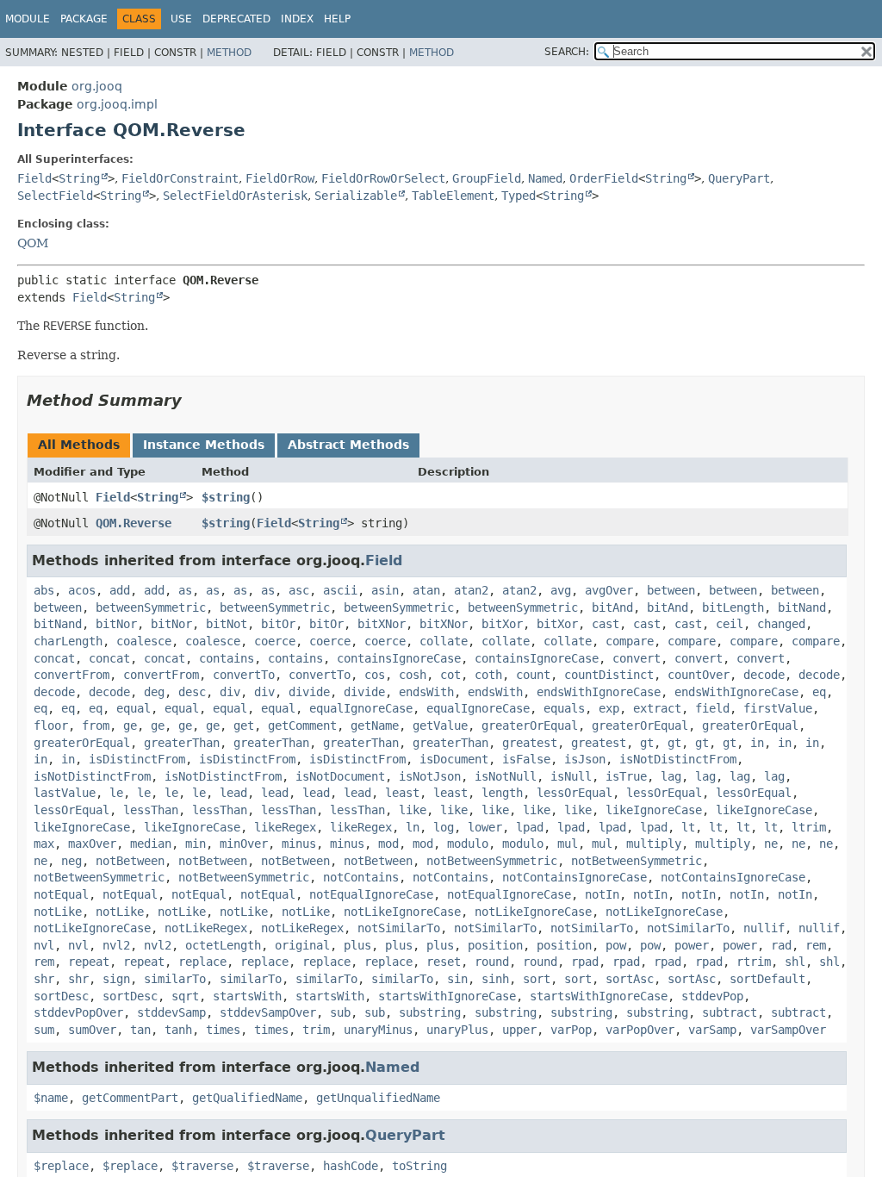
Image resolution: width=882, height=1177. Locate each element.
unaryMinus (378, 1030)
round (492, 961)
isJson (585, 759)
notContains (361, 877)
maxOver (92, 843)
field (712, 708)
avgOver (609, 590)
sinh (495, 979)
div (230, 692)
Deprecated (236, 19)
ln (412, 827)
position (495, 945)
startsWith (247, 996)
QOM (32, 243)
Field (34, 178)
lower (485, 827)
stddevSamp (171, 1012)
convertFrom (71, 675)
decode (764, 675)
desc (192, 692)
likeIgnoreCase (654, 810)
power (691, 945)
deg (154, 692)
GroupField (486, 178)
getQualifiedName (247, 1098)
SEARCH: (566, 52)
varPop (571, 1030)
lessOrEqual (574, 793)
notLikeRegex (206, 928)
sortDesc (61, 996)
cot (450, 675)
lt (688, 827)
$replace (61, 1166)
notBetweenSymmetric (491, 861)
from (95, 725)
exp (609, 708)
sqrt (185, 996)
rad (781, 945)
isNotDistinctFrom (677, 759)
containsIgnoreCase (399, 658)
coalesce (143, 641)
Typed (518, 195)
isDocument (453, 759)
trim (316, 1030)
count (533, 675)
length (502, 793)
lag (671, 776)
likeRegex (285, 827)
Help (337, 19)
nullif (764, 928)
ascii (340, 590)
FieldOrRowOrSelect (383, 178)
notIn (602, 894)
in (757, 743)
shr (44, 979)
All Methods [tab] (79, 444)
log (443, 827)
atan (426, 590)
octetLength (223, 945)
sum (44, 1030)
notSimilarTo (398, 928)
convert (636, 658)
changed (781, 624)
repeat (88, 961)
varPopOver (640, 1030)
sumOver (92, 1030)
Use (181, 19)
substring (430, 1012)
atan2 (471, 590)
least (402, 793)
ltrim (809, 827)
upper (519, 1030)
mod (388, 843)
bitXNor (381, 624)
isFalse (526, 759)
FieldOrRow (279, 178)
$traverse (202, 1166)
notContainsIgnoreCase (574, 877)
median (150, 843)
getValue (440, 725)
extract (657, 708)
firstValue (777, 708)
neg (71, 861)
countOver (699, 675)
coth (488, 675)
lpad (529, 827)
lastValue (65, 793)
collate (443, 641)
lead (233, 793)
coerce (274, 641)
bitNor (116, 624)
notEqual (61, 894)
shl (795, 961)
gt (647, 743)
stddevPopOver (78, 1012)
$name (51, 1098)
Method (229, 53)
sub (340, 1012)
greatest (529, 743)
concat (54, 658)
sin (457, 979)
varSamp (712, 1030)
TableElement (453, 195)
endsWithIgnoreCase (599, 692)
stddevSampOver (268, 1012)
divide (309, 692)
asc (299, 590)
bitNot (226, 624)
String (79, 178)
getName (375, 725)
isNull (571, 776)
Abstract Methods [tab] (348, 444)
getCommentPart (130, 1098)
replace (202, 961)
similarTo (175, 979)
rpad (585, 961)
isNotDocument (340, 776)
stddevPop (712, 996)
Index (297, 19)
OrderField (603, 178)
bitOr (278, 624)
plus (357, 945)
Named (545, 178)
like (412, 810)
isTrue (626, 776)
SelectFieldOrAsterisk (235, 195)
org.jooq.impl (117, 104)
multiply (653, 843)
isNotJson (430, 776)
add (119, 590)
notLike (58, 912)
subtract (729, 1012)
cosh (412, 675)
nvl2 (116, 945)
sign (116, 979)
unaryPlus (457, 1030)
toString (419, 1166)
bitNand (802, 607)
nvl (44, 945)
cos (374, 675)
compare (630, 641)
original (302, 945)
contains (226, 658)
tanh (178, 1030)
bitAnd (612, 607)
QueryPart (739, 178)
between (671, 590)
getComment (302, 725)
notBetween (130, 861)
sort (536, 979)
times (223, 1030)
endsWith (426, 692)
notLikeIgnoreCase (402, 912)
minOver (244, 843)
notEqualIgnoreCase (371, 894)
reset (443, 961)
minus (299, 843)
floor (51, 725)
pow (616, 945)
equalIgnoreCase (361, 708)
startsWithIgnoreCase (447, 996)
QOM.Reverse (133, 523)
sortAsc (630, 979)
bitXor (502, 624)
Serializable (355, 195)
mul (567, 843)
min (195, 843)
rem (815, 945)
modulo (467, 843)
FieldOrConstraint (180, 178)
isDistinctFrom (137, 759)
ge (130, 725)
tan (140, 1030)
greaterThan (182, 743)
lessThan (150, 810)
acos (82, 590)
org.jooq (96, 86)
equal (133, 708)
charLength (68, 641)
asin (385, 590)
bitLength (733, 607)
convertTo (244, 675)
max (44, 843)
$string (226, 497)
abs (44, 590)
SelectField (55, 195)
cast (605, 624)
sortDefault (767, 979)
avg (560, 590)
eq (819, 692)
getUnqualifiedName (378, 1098)
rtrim (753, 961)
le (116, 793)
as (185, 590)
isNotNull (506, 776)
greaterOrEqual (529, 725)
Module (27, 19)
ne (771, 843)
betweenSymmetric (151, 607)
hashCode (350, 1166)
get (243, 725)
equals (564, 708)
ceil (729, 624)
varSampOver (788, 1030)
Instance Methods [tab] (203, 444)
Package (84, 19)
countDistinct (609, 675)
